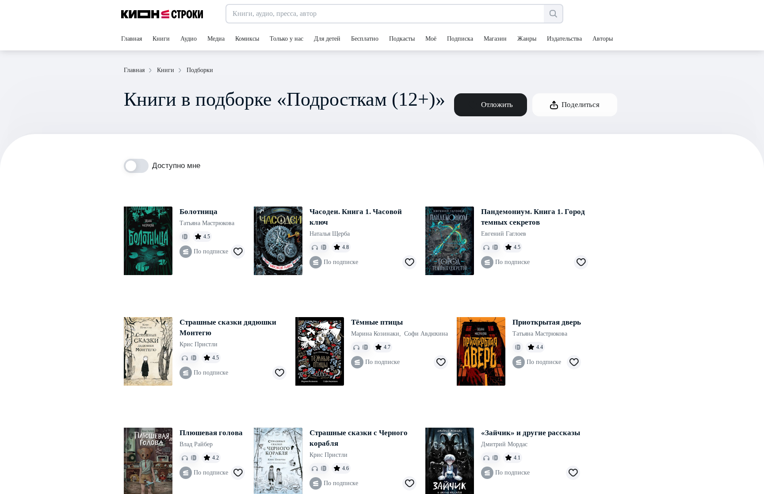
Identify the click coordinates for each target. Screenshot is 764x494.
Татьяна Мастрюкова (207, 223)
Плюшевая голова (211, 433)
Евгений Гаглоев (503, 233)
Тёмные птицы (377, 322)
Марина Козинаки (376, 333)
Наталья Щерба (329, 233)
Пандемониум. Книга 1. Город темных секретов (533, 216)
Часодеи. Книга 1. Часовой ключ (355, 216)
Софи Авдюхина (426, 333)
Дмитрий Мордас (504, 444)
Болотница (199, 211)
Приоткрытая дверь (546, 322)
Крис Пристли (199, 344)
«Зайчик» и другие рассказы (530, 433)
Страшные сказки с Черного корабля (358, 438)
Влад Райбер (196, 444)
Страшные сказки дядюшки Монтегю (228, 327)
